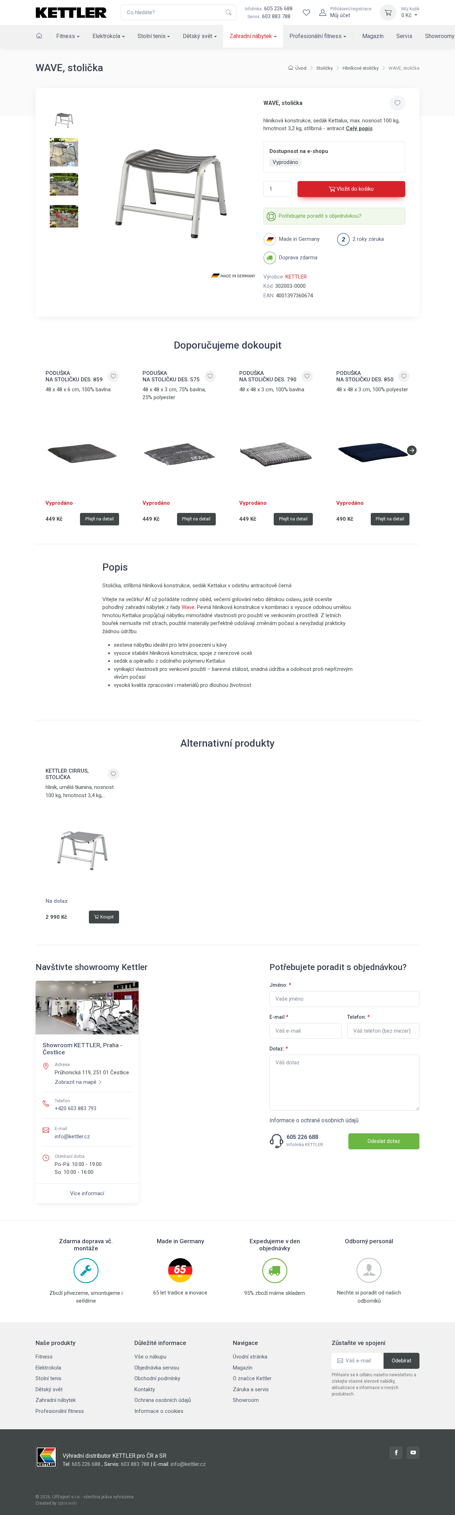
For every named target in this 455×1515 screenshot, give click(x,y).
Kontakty (144, 1389)
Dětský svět (197, 36)
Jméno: (280, 985)
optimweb (67, 1503)
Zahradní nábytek (251, 36)
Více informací (87, 1193)
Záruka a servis (251, 1389)
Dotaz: (278, 1049)
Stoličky (324, 68)
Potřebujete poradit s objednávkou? (320, 216)
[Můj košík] (388, 12)
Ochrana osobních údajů (162, 1400)
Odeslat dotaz (384, 1141)
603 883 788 (276, 16)
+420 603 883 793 (75, 1108)
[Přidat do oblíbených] (397, 103)
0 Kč (410, 12)
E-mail (278, 1017)
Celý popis (359, 128)
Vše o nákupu (150, 1357)
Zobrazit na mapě (75, 1082)
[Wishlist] (306, 12)
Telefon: (358, 1017)
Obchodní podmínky (157, 1378)
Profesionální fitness (315, 36)
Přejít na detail (99, 518)
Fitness (65, 36)
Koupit (107, 917)
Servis (404, 36)
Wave (188, 607)
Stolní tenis (152, 36)
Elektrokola (106, 36)
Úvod (300, 68)
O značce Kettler (252, 1378)
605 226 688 (269, 8)
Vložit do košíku (355, 189)
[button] (412, 450)
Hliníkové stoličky (361, 68)
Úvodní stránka (250, 1357)
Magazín (373, 36)
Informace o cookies (158, 1411)
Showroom (246, 1400)
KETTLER (296, 277)
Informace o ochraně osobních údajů (314, 1120)
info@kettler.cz (72, 1136)
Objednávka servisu (156, 1368)
